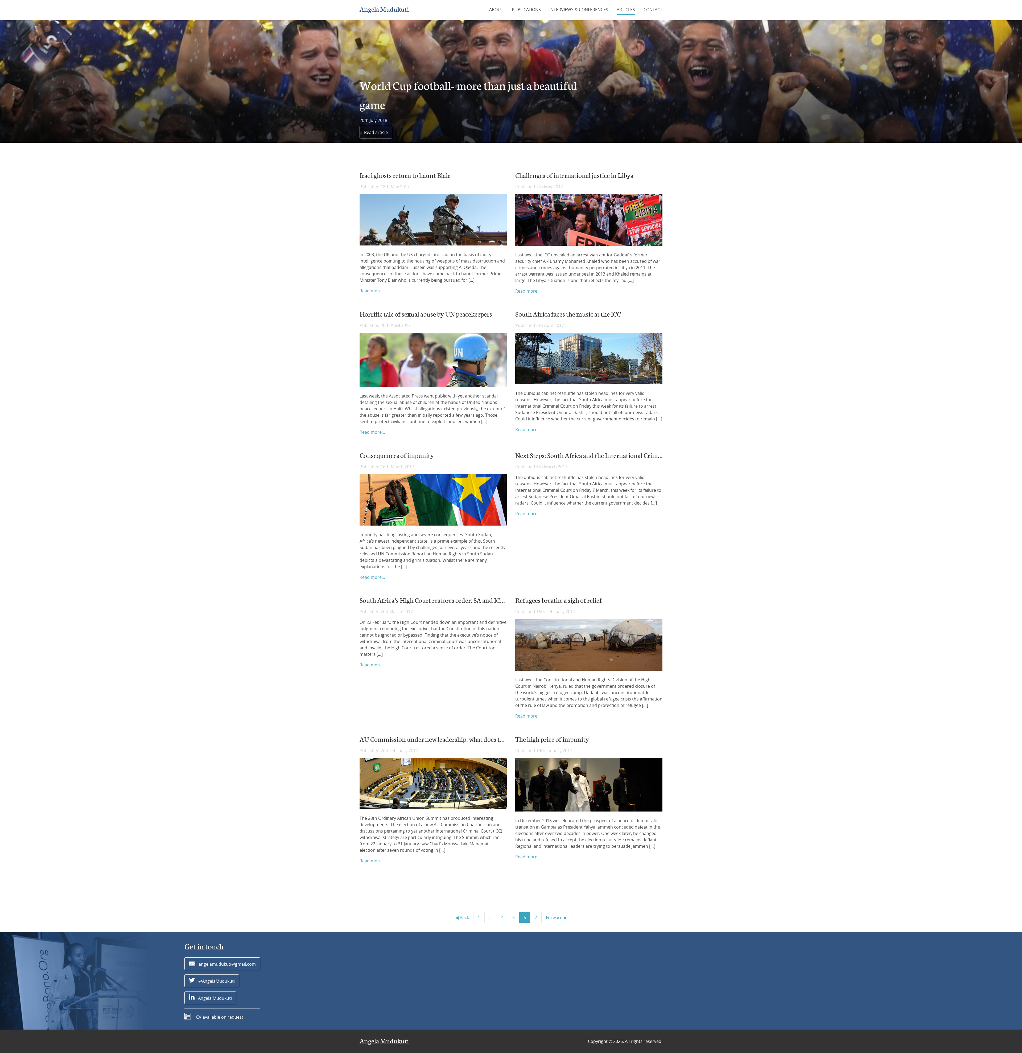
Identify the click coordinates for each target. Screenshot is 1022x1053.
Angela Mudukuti (384, 9)
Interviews (578, 10)
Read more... (372, 291)
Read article (376, 132)
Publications (526, 10)
